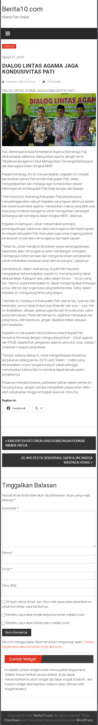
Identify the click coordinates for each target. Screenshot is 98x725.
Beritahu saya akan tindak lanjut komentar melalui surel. (45, 615)
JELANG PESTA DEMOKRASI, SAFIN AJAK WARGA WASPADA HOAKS (57, 460)
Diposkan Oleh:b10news (20, 81)
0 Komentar (53, 81)
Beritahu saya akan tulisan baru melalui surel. (38, 623)
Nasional (9, 46)
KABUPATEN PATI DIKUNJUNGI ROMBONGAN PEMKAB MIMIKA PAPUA (45, 443)
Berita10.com (22, 9)
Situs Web (9, 585)
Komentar (10, 508)
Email (7, 569)
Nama (7, 553)
